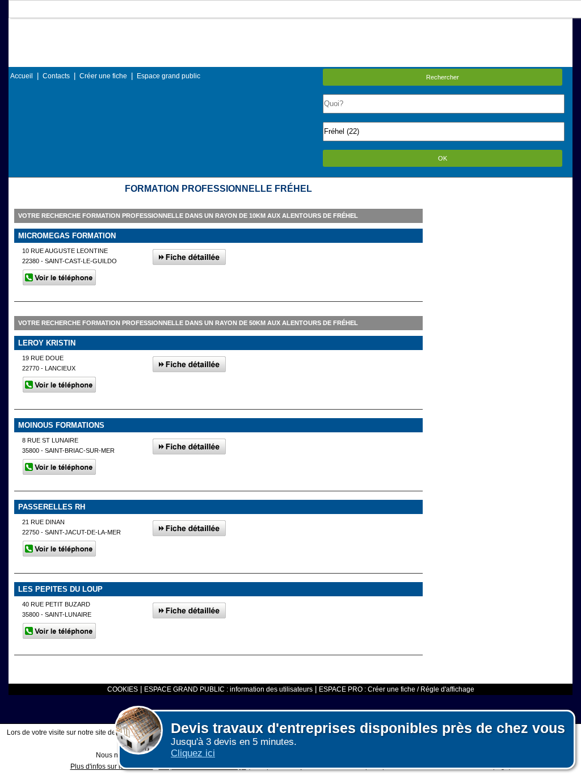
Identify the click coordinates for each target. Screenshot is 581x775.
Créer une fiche (103, 76)
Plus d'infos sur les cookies (111, 766)
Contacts (56, 76)
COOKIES (122, 689)
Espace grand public (168, 76)
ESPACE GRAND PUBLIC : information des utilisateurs (228, 689)
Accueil (21, 76)
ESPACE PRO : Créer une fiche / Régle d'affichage (396, 689)
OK (442, 158)
